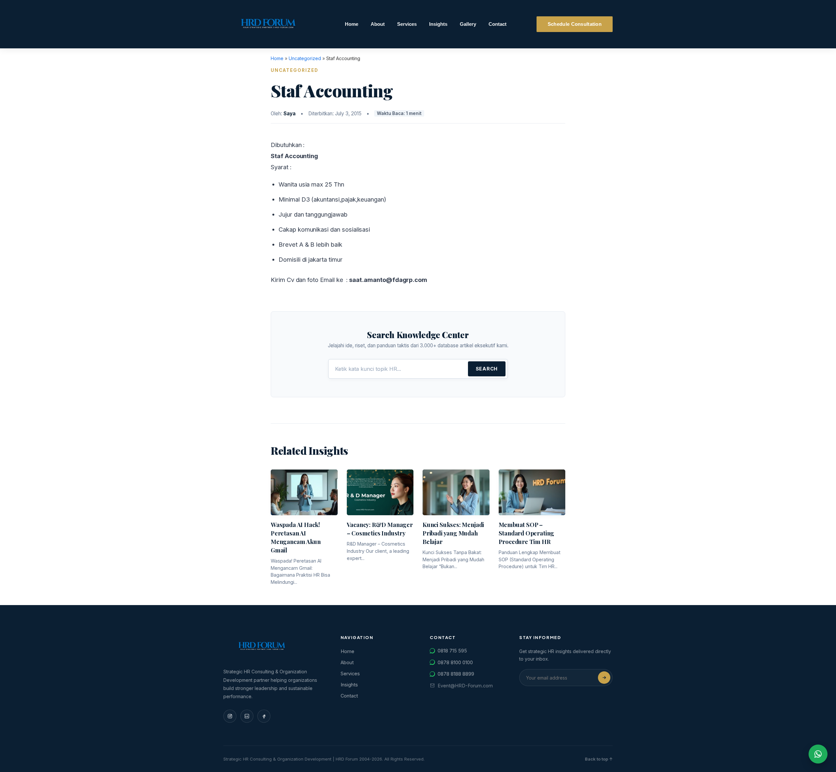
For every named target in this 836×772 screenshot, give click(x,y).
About (378, 24)
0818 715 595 (452, 650)
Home (351, 24)
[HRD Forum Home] (268, 24)
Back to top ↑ (599, 759)
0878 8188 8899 (456, 674)
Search (487, 368)
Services (407, 24)
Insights (438, 24)
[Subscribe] (604, 677)
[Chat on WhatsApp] (818, 754)
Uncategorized (305, 58)
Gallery (468, 24)
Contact (497, 24)
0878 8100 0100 (455, 662)
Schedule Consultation (575, 24)
